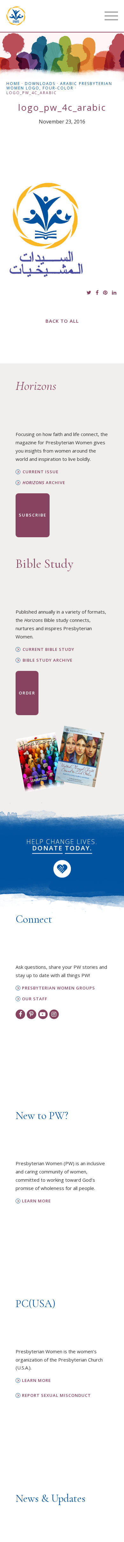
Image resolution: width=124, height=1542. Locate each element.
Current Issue (41, 472)
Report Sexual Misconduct (56, 1395)
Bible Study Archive (47, 660)
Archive (44, 483)
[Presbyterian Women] (15, 15)
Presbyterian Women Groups (58, 988)
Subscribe (32, 515)
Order (27, 693)
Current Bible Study (48, 649)
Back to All (62, 321)
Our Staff (34, 999)
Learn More (36, 1201)
